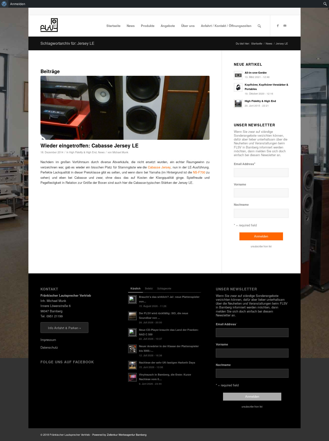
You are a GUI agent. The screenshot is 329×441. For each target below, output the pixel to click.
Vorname (240, 184)
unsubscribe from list (261, 246)
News (101, 152)
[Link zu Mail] (285, 25)
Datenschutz (49, 347)
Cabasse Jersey (159, 167)
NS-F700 (199, 172)
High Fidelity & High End (83, 152)
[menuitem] (4, 4)
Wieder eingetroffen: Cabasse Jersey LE (89, 145)
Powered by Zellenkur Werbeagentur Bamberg (119, 434)
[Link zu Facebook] (277, 25)
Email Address (244, 163)
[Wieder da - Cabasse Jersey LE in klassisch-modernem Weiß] (125, 108)
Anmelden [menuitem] (17, 4)
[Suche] (259, 25)
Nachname (241, 205)
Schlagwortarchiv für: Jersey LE (67, 43)
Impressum (48, 339)
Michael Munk (120, 152)
